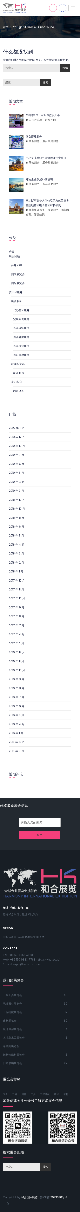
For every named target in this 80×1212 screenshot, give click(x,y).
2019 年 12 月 (17, 437)
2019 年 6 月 (16, 464)
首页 (5, 27)
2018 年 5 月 (16, 535)
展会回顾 (14, 256)
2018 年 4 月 (16, 545)
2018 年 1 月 (16, 571)
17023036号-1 (58, 1197)
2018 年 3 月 (16, 553)
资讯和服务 (16, 292)
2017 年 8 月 (16, 616)
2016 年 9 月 (16, 679)
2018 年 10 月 (17, 509)
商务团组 (16, 265)
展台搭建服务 (21, 355)
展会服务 (16, 301)
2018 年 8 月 (16, 518)
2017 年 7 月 (16, 625)
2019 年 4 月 (16, 482)
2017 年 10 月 (17, 598)
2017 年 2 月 (16, 643)
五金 (5, 1094)
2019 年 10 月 (17, 446)
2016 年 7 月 (16, 697)
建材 (56, 1094)
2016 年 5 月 (16, 715)
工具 (33, 1094)
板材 (65, 1094)
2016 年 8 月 (16, 688)
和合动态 (18, 391)
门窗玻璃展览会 (12, 1063)
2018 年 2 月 (16, 563)
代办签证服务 (21, 310)
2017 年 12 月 (17, 581)
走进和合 (16, 382)
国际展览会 (18, 283)
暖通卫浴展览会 (12, 1029)
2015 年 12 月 (17, 742)
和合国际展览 (29, 1197)
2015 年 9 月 (16, 751)
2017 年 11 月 (16, 589)
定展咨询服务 (21, 319)
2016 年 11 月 (16, 661)
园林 (24, 1094)
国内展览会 (18, 274)
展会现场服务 (21, 328)
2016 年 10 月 (17, 670)
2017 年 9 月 (16, 607)
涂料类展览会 (11, 1046)
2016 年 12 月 (17, 652)
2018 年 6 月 (16, 527)
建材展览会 (10, 1021)
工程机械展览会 (12, 1012)
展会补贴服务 (21, 337)
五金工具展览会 (12, 995)
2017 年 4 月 (16, 634)
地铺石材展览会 (12, 1004)
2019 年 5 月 (16, 473)
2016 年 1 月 (16, 733)
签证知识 (18, 373)
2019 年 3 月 (16, 491)
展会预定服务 (21, 346)
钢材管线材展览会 (14, 1055)
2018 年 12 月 (17, 500)
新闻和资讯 (18, 364)
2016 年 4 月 (16, 724)
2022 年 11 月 (17, 428)
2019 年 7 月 (16, 455)
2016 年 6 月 (16, 706)
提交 (39, 835)
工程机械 (45, 1094)
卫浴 (14, 1094)
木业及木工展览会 (14, 1038)
